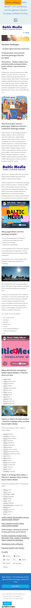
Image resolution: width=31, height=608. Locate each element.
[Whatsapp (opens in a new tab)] (15, 20)
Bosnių (5, 462)
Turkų (5, 492)
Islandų (5, 399)
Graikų (5, 467)
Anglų (5, 379)
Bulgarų (5, 451)
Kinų (4, 494)
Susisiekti (15, 586)
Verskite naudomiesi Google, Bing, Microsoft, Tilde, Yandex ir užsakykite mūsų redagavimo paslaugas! (15, 538)
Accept (7, 603)
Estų (4, 390)
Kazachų (5, 509)
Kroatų (5, 464)
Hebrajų (5, 490)
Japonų (5, 498)
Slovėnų (5, 445)
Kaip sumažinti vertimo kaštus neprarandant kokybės (13, 524)
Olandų (5, 403)
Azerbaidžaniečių (8, 505)
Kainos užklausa (13, 2)
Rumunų (5, 449)
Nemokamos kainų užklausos (12, 544)
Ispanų (5, 438)
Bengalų (5, 507)
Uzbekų (5, 512)
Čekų (4, 440)
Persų (5, 514)
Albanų (5, 458)
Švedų (5, 392)
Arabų (5, 501)
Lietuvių (5, 388)
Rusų (4, 401)
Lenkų (5, 383)
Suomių (5, 381)
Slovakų (5, 443)
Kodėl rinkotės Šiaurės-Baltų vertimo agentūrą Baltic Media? (15, 518)
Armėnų (5, 503)
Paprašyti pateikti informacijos (13, 548)
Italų (4, 456)
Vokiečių (5, 434)
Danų (4, 397)
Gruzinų (5, 496)
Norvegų (5, 394)
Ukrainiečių (6, 454)
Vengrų (5, 447)
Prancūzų (6, 436)
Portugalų (6, 471)
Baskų (5, 460)
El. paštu (5, 552)
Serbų (5, 469)
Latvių (5, 386)
